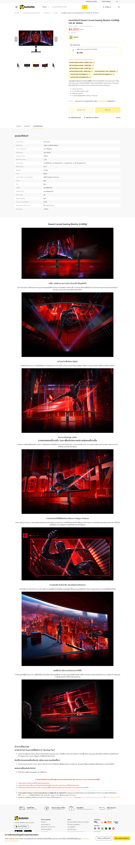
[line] (102, 829)
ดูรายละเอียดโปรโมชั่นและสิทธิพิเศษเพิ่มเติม (81, 60)
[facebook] (95, 829)
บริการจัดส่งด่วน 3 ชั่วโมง (112, 797)
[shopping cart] (118, 7)
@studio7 (101, 797)
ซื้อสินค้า (108, 110)
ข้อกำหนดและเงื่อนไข (46, 829)
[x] (110, 829)
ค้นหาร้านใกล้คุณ (106, 2)
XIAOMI (55, 13)
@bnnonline (84, 797)
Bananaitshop (65, 797)
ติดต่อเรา (43, 822)
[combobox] (118, 2)
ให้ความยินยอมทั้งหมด (122, 838)
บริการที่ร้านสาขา (72, 829)
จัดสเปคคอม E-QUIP (91, 2)
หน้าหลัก (17, 13)
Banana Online (25, 795)
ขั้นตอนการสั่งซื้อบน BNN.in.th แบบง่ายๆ (78, 822)
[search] (85, 7)
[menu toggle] (16, 7)
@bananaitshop (93, 797)
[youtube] (113, 829)
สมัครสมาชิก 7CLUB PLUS (48, 827)
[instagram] (99, 829)
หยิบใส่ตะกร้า (81, 110)
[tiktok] (106, 829)
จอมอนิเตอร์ (47, 13)
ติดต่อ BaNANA (102, 101)
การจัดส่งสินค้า (71, 827)
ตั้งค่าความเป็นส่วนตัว (103, 838)
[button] (16, 39)
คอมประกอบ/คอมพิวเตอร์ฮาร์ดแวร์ (31, 13)
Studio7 (72, 797)
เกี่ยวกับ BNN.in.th (46, 825)
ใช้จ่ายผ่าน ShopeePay (74, 825)
